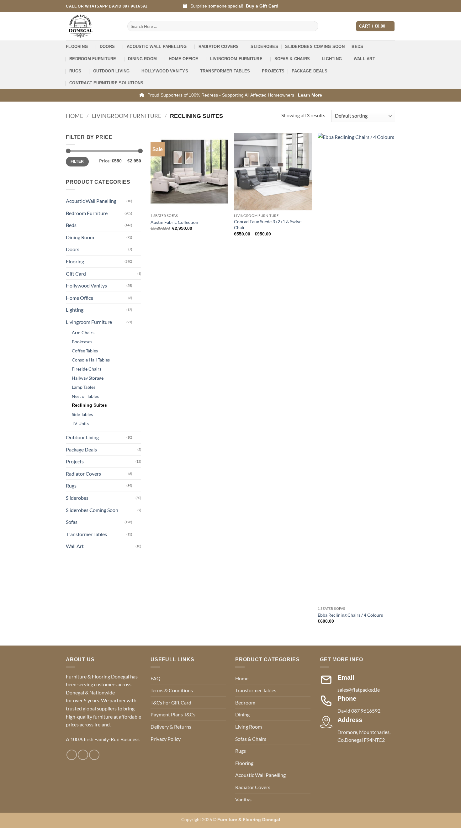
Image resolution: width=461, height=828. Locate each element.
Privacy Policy (166, 739)
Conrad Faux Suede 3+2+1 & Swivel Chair (268, 224)
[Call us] (392, 6)
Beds (357, 46)
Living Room (248, 727)
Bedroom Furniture (92, 58)
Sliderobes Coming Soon (315, 46)
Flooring (77, 46)
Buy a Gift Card (262, 5)
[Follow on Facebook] (374, 6)
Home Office (183, 58)
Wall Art (364, 58)
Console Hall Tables (91, 359)
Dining (242, 714)
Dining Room (142, 58)
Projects (273, 71)
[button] (343, 26)
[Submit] (312, 26)
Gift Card (76, 274)
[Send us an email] (386, 6)
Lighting (332, 58)
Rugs (75, 71)
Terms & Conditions (172, 690)
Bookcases (82, 341)
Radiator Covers (219, 46)
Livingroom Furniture (236, 58)
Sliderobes (264, 46)
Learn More (310, 95)
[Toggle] (137, 201)
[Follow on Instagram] (380, 6)
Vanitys (243, 799)
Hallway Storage (87, 378)
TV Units (80, 423)
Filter (77, 161)
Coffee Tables (85, 350)
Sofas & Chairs (292, 58)
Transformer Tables (225, 71)
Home (74, 115)
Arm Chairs (83, 332)
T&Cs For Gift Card (171, 702)
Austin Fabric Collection (174, 222)
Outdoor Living (111, 71)
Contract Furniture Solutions (106, 83)
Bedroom (245, 702)
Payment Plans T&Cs (173, 714)
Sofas (71, 522)
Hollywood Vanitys (164, 71)
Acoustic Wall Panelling (157, 46)
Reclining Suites (89, 405)
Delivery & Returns (171, 727)
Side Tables (82, 414)
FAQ (156, 678)
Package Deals (309, 71)
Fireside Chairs (86, 369)
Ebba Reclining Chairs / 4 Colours (350, 615)
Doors (107, 46)
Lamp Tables (83, 387)
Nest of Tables (85, 396)
